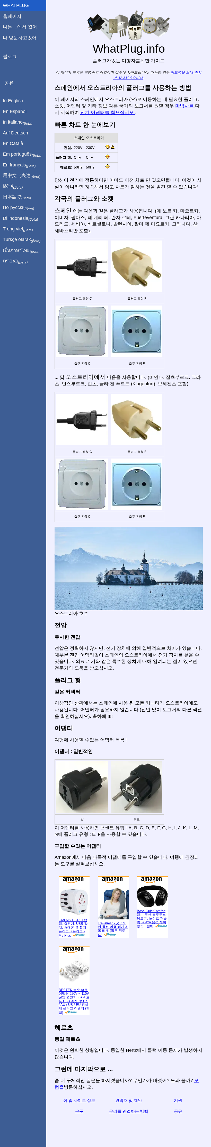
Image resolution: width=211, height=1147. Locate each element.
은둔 (79, 1111)
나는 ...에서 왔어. (20, 26)
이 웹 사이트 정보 (79, 1100)
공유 (178, 1111)
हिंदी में (13, 186)
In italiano (17, 122)
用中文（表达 (21, 176)
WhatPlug (16, 5)
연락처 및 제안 (128, 1100)
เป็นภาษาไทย (21, 250)
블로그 (10, 56)
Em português (22, 154)
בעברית (15, 261)
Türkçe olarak (22, 240)
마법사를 (185, 105)
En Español (15, 111)
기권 (178, 1100)
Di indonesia (20, 218)
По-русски (18, 208)
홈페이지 (12, 16)
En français (19, 165)
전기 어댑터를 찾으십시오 (107, 112)
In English (13, 100)
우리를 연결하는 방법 (128, 1111)
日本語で (17, 197)
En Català (13, 143)
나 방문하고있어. (20, 37)
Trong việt (18, 229)
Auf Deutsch (15, 132)
